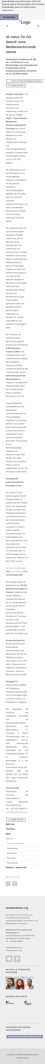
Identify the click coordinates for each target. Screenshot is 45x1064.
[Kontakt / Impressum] (9, 958)
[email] (8, 883)
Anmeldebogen (16, 571)
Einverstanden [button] (9, 17)
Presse (9, 839)
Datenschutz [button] (7, 10)
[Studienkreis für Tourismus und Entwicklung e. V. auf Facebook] (17, 958)
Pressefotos (12, 853)
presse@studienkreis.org (16, 812)
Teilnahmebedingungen (16, 568)
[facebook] (14, 883)
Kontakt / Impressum (16, 868)
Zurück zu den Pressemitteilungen (26, 81)
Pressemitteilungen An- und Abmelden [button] (24, 1036)
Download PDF (17, 85)
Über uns (10, 824)
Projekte (10, 829)
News (8, 834)
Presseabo (11, 858)
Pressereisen (12, 863)
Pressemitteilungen (15, 843)
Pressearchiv (12, 848)
